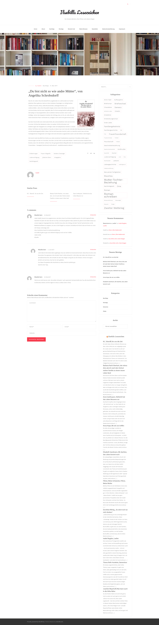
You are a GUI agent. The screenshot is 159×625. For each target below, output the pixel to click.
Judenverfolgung (34, 157)
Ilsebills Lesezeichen (79, 12)
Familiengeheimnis (112, 126)
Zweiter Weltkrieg (114, 208)
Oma (119, 186)
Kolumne (105, 307)
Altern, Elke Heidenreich (115, 230)
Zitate (104, 311)
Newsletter (95, 29)
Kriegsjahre (57, 157)
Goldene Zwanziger (59, 153)
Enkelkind (107, 115)
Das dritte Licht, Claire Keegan (117, 239)
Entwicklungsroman (111, 119)
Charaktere (108, 107)
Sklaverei (106, 204)
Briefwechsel (120, 104)
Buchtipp (51, 29)
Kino (125, 157)
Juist (120, 157)
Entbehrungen (33, 153)
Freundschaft (108, 141)
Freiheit (116, 138)
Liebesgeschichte (110, 164)
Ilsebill (39, 85)
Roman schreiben (110, 195)
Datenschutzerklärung (108, 29)
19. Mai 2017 (47, 215)
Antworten (93, 215)
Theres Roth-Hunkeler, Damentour (115, 562)
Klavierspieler (107, 160)
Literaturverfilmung (108, 168)
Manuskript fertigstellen (112, 172)
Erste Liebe (108, 122)
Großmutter (122, 149)
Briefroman (108, 103)
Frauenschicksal (108, 138)
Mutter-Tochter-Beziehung (113, 181)
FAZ (121, 130)
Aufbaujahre (118, 100)
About (43, 29)
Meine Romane (83, 29)
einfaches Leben (108, 111)
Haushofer (106, 153)
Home (35, 29)
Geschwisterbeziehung (112, 145)
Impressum (122, 29)
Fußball (118, 141)
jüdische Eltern (46, 157)
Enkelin (117, 111)
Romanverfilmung (108, 200)
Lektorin (116, 161)
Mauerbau (108, 176)
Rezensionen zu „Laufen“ (110, 223)
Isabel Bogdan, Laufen (111, 538)
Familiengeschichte (111, 130)
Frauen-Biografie (46, 153)
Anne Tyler (107, 100)
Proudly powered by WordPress (35, 622)
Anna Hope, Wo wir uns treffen (111, 277)
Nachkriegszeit (33, 161)
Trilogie (112, 204)
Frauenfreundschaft (117, 134)
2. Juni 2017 (51, 249)
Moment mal (71, 29)
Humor (114, 153)
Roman (107, 190)
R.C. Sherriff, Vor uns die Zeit (35, 193)
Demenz (118, 107)
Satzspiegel (118, 200)
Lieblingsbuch (122, 164)
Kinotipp (61, 29)
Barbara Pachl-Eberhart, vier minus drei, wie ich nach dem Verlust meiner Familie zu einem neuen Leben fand (60, 196)
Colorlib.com (59, 622)
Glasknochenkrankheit (109, 149)
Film (105, 134)
